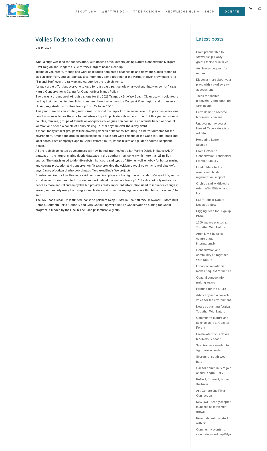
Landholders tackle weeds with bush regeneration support (210, 172)
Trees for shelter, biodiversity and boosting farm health (213, 100)
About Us (84, 11)
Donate (232, 11)
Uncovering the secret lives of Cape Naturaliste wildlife (212, 128)
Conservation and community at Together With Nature (212, 255)
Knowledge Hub (181, 11)
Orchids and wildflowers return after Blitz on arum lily (213, 188)
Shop (209, 11)
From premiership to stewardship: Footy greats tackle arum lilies (212, 57)
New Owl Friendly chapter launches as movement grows (213, 406)
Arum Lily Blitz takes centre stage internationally (210, 238)
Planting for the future (211, 288)
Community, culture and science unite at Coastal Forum (212, 322)
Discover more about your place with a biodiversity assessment (213, 84)
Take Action (145, 11)
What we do (113, 11)
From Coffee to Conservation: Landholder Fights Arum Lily (213, 156)
